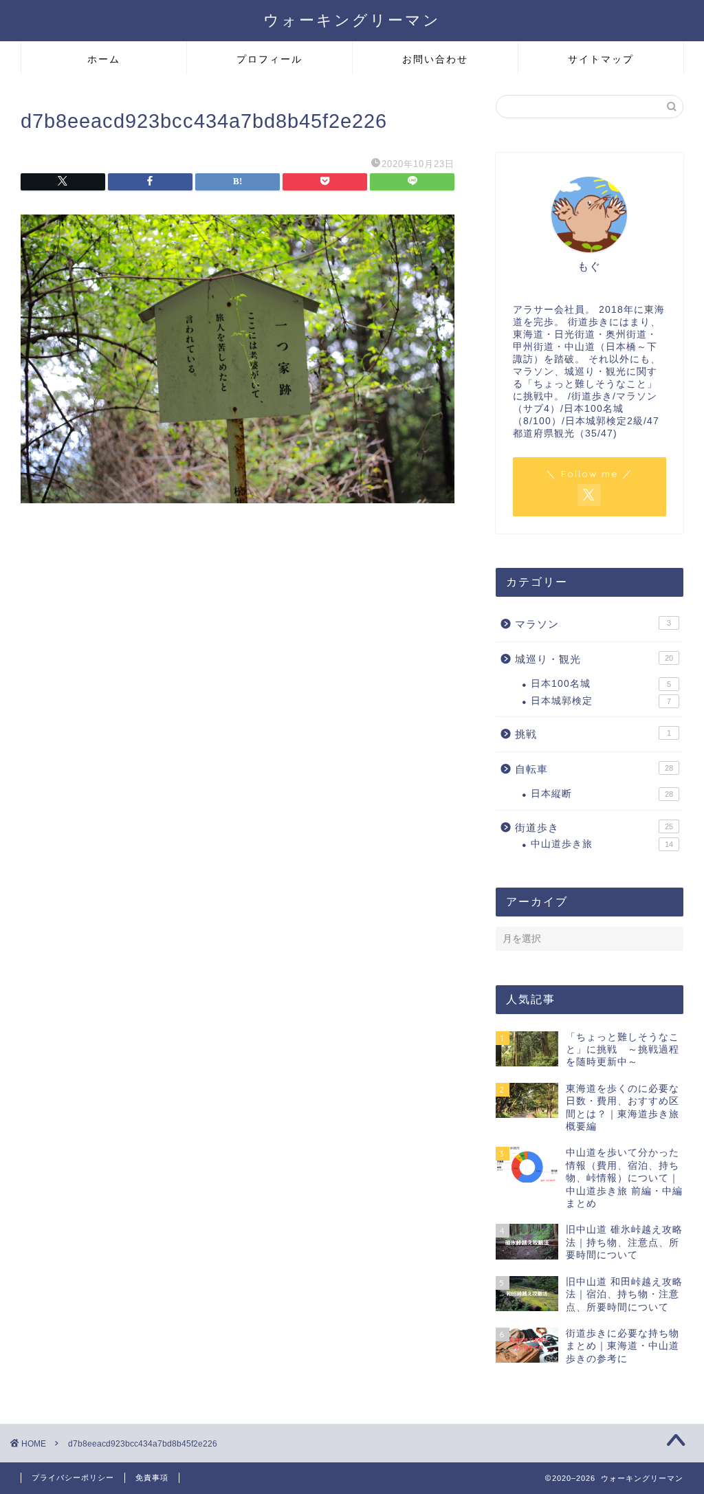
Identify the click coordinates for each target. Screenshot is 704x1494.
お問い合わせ (435, 59)
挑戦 (593, 734)
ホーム (103, 59)
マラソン (593, 624)
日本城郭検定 (601, 701)
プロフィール (269, 59)
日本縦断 (602, 794)
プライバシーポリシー (73, 1477)
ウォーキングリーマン (352, 19)
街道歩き (594, 827)
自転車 (594, 769)
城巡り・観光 (594, 659)
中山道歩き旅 (602, 844)
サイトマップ (601, 59)
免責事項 (151, 1477)
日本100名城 (601, 684)
